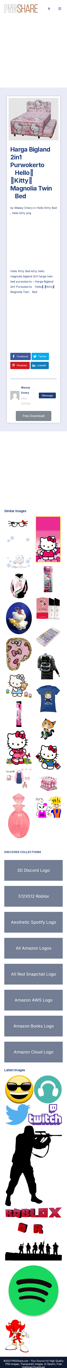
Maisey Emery (24, 208)
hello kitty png (21, 213)
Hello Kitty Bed (47, 208)
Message (47, 395)
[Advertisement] (33, 52)
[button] (33, 416)
